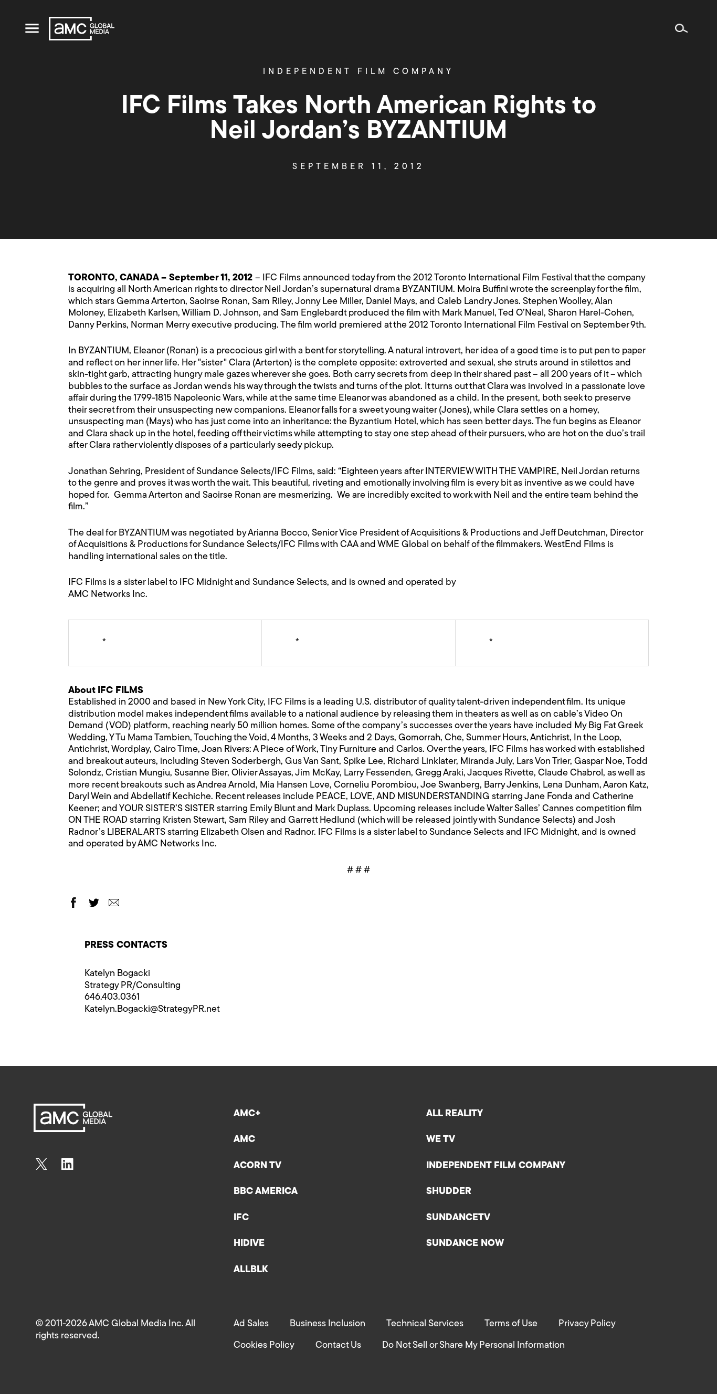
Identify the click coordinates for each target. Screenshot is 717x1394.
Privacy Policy (587, 1324)
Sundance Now (465, 1244)
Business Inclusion (327, 1324)
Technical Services (424, 1324)
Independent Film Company (358, 72)
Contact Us (338, 1345)
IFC (241, 1218)
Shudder (448, 1192)
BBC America (266, 1192)
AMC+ (247, 1114)
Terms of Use (510, 1324)
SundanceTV (458, 1218)
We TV (440, 1140)
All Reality (454, 1114)
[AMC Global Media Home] (81, 28)
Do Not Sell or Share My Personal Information (473, 1345)
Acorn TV (257, 1166)
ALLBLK (251, 1270)
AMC (244, 1140)
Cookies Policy (264, 1345)
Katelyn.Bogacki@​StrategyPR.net (152, 1009)
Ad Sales (251, 1324)
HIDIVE (249, 1244)
